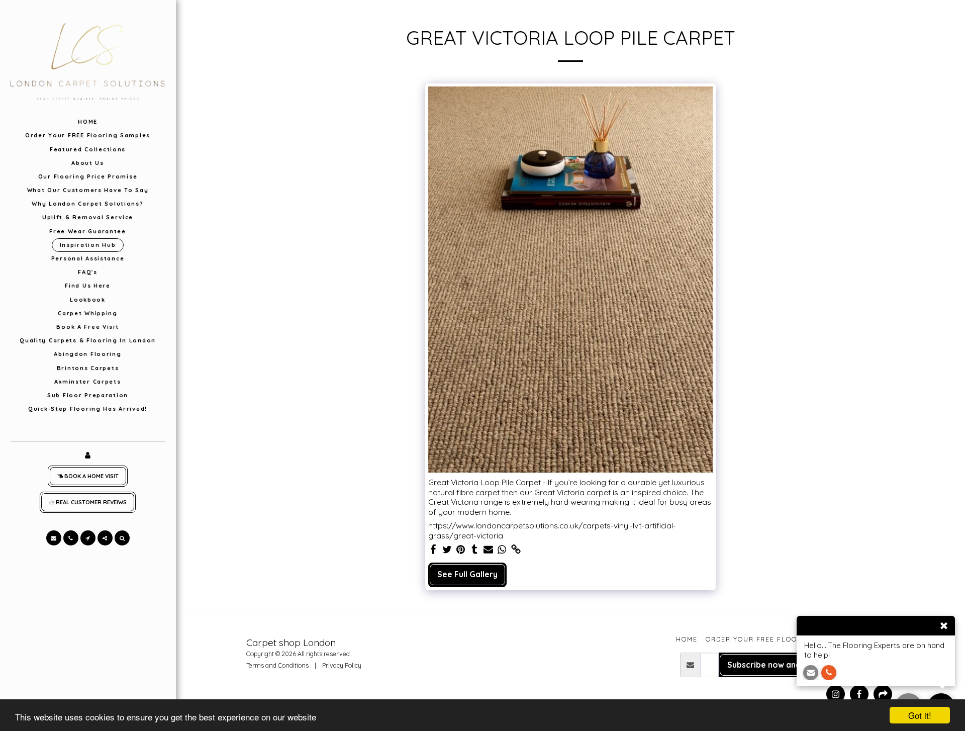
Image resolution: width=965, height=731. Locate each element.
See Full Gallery (467, 574)
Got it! (919, 715)
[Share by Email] (489, 549)
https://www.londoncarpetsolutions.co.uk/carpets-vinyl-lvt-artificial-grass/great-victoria (552, 530)
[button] (53, 537)
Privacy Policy (341, 665)
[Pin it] (461, 549)
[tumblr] (474, 549)
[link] (516, 549)
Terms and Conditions (277, 665)
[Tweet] (447, 549)
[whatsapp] (502, 549)
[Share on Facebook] (433, 549)
